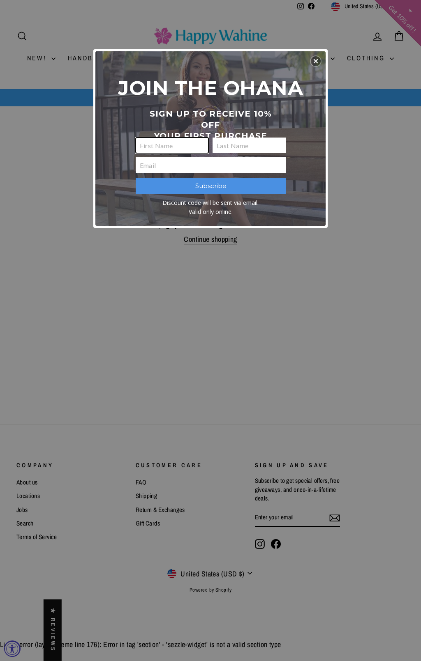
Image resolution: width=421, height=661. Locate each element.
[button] (316, 61)
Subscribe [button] (211, 186)
